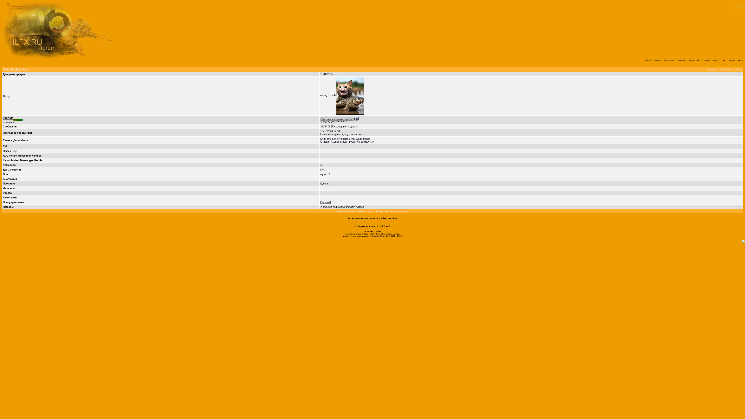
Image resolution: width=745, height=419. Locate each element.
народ (691, 60)
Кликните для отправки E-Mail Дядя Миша (345, 138)
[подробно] (8, 122)
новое (715, 60)
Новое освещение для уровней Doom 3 (343, 134)
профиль (647, 60)
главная (732, 60)
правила (657, 60)
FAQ (699, 60)
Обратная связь (366, 226)
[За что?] (325, 202)
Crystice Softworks (380, 236)
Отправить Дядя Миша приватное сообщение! (347, 141)
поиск (706, 60)
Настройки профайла (386, 218)
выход (740, 60)
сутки (723, 60)
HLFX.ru (384, 226)
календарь (681, 60)
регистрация (669, 60)
